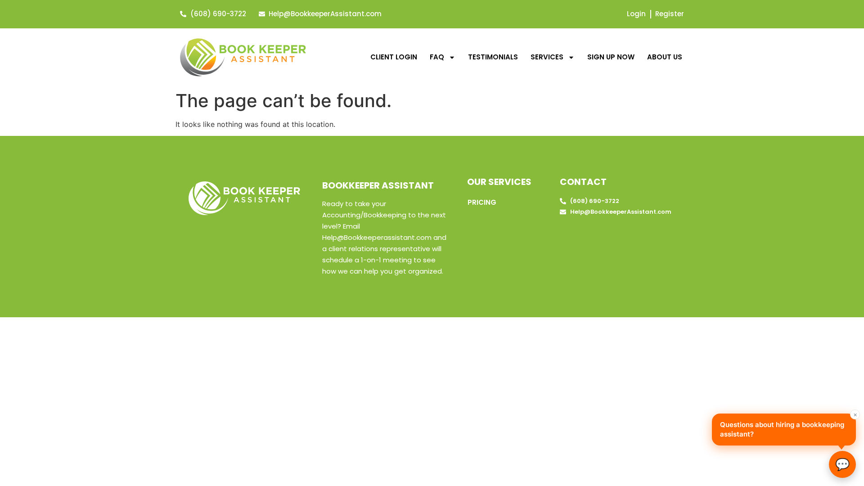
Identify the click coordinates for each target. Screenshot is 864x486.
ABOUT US (664, 57)
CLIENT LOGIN (393, 57)
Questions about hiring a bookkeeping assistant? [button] (788, 426)
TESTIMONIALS (493, 57)
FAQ (437, 57)
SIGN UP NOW (610, 57)
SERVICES (547, 57)
